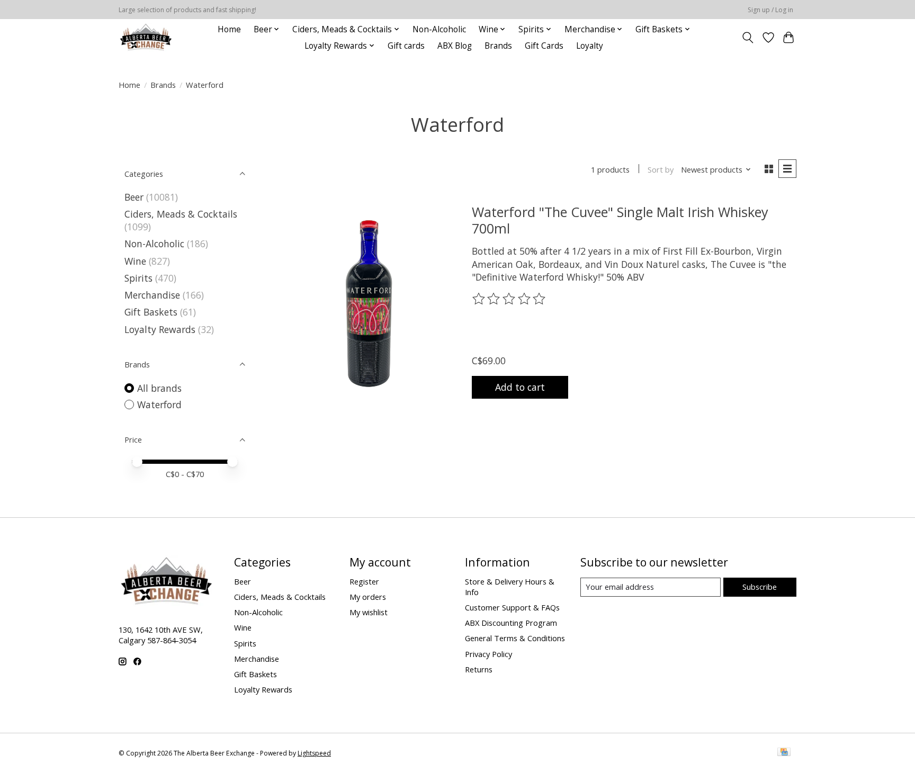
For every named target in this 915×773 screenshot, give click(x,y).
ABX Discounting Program (511, 622)
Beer (133, 197)
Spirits (138, 278)
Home (229, 29)
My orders (367, 596)
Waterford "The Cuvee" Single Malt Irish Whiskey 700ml (620, 220)
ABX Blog (454, 45)
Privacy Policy (488, 654)
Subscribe (759, 586)
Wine (135, 261)
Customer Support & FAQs (512, 607)
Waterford (159, 404)
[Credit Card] (784, 753)
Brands (498, 45)
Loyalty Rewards (159, 329)
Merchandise (152, 295)
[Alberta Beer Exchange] (146, 37)
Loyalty (589, 45)
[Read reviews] (510, 299)
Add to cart (520, 387)
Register (364, 581)
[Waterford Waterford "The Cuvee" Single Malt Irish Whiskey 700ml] (368, 301)
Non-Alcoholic (439, 29)
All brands (159, 388)
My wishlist (368, 612)
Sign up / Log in (770, 9)
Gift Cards (544, 45)
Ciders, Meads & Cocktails (180, 214)
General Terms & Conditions (515, 638)
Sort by (661, 169)
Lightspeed (314, 753)
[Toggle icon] (748, 37)
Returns (478, 669)
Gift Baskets (150, 311)
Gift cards (406, 45)
